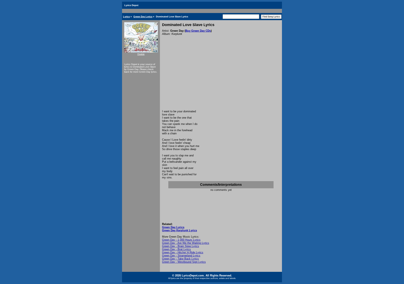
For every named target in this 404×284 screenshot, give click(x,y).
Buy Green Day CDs (198, 30)
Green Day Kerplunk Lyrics (179, 230)
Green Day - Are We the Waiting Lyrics (185, 243)
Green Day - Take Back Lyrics (180, 258)
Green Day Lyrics (142, 16)
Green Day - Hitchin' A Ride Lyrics (182, 252)
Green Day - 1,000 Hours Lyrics (181, 239)
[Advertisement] (221, 78)
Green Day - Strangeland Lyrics (181, 255)
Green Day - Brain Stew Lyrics (180, 246)
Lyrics (126, 16)
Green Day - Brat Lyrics (176, 249)
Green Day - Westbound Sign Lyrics (184, 261)
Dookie (141, 54)
